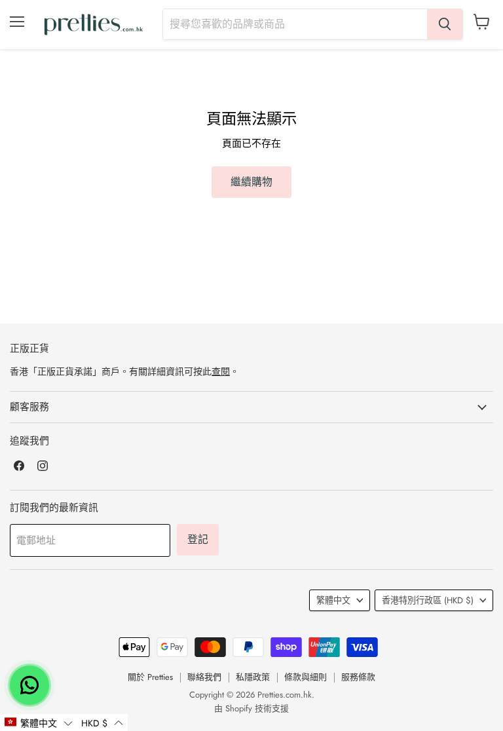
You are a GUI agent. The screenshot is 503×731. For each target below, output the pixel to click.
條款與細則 (305, 677)
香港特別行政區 (428, 600)
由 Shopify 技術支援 (251, 708)
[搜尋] (444, 24)
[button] (38, 722)
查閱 (221, 371)
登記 (197, 539)
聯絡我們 (204, 677)
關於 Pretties (150, 677)
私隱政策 (253, 677)
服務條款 (358, 677)
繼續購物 (251, 181)
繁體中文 (333, 600)
